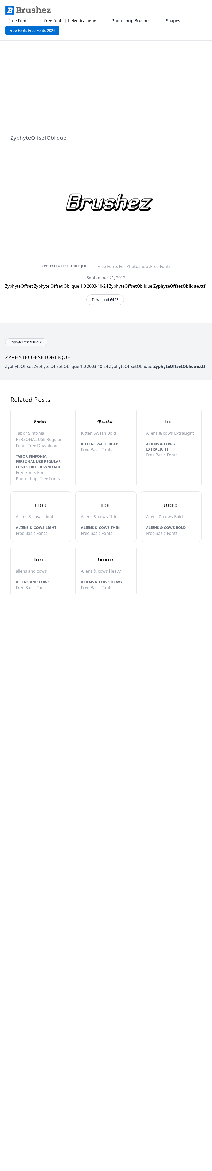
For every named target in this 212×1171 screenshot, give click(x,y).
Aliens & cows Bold (166, 527)
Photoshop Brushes (131, 21)
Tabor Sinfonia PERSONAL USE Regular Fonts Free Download (38, 461)
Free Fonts (18, 21)
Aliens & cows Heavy (102, 581)
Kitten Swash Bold (99, 443)
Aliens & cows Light (36, 527)
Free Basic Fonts (96, 450)
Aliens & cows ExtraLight (160, 446)
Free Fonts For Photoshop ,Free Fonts (134, 266)
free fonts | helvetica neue (70, 21)
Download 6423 (105, 299)
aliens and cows (33, 581)
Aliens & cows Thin (100, 527)
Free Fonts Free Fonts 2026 (32, 30)
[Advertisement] (106, 87)
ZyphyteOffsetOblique (64, 265)
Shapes (173, 21)
